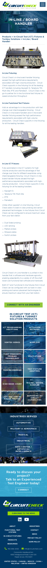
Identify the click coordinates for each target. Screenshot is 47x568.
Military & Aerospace (23, 429)
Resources (12, 544)
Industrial (23, 441)
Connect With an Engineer (23, 305)
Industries (35, 526)
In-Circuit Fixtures (12, 536)
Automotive (23, 423)
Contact (34, 530)
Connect (23, 490)
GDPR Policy (34, 542)
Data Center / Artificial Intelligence (23, 449)
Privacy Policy (34, 538)
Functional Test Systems (12, 531)
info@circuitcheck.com (33, 549)
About (13, 526)
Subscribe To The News (23, 513)
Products (6, 37)
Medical (23, 435)
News (34, 534)
